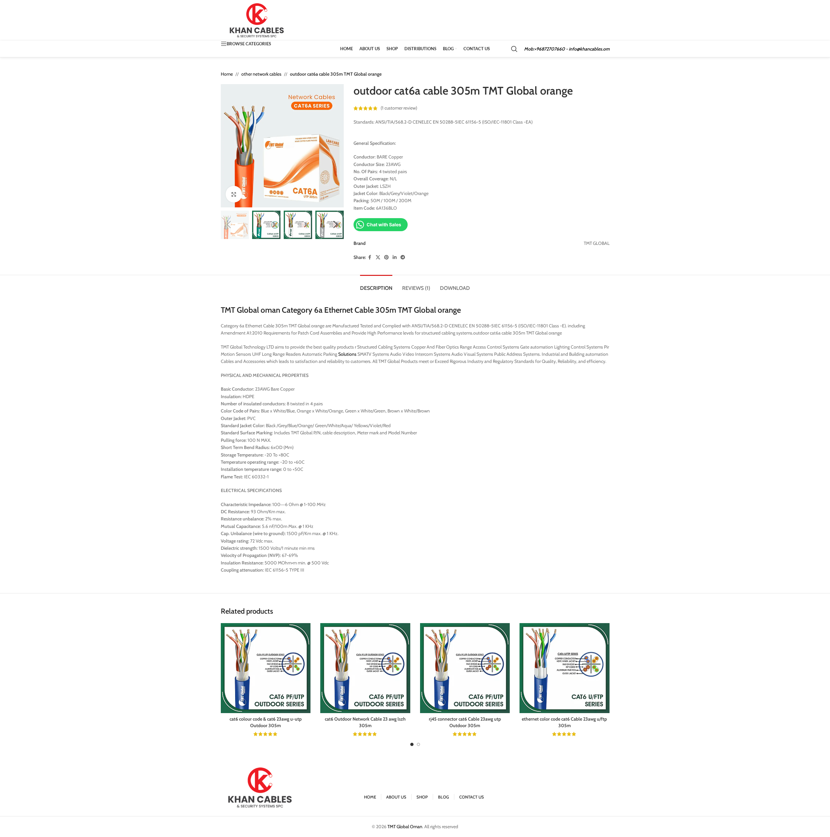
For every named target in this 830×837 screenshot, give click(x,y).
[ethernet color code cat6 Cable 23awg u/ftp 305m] (565, 668)
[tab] (376, 285)
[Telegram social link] (403, 257)
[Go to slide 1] (412, 744)
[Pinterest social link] (386, 257)
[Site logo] (257, 20)
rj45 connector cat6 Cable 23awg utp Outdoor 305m (465, 722)
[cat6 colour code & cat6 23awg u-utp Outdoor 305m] (266, 668)
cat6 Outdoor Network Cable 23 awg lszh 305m (365, 722)
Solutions (347, 354)
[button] (229, 225)
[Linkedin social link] (395, 257)
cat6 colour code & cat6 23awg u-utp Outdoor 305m (266, 722)
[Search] (514, 48)
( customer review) (399, 108)
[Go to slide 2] (418, 744)
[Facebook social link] (370, 257)
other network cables (261, 74)
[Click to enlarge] (234, 194)
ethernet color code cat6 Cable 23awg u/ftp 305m (564, 722)
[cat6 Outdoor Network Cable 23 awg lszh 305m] (365, 668)
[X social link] (378, 257)
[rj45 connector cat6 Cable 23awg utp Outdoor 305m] (465, 668)
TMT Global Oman (404, 827)
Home (227, 74)
